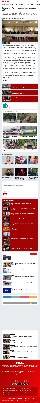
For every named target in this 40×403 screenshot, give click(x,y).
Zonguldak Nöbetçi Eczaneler (9, 388)
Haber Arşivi (6, 394)
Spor (35, 4)
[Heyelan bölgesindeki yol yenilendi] (28, 144)
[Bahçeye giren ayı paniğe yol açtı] (28, 118)
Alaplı (7, 4)
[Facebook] (14, 381)
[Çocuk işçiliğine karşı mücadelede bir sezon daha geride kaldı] (11, 130)
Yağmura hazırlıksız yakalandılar (18, 342)
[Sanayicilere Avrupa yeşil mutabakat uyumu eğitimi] (20, 31)
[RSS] (26, 381)
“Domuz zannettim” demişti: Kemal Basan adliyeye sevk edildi (23, 352)
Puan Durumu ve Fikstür (26, 390)
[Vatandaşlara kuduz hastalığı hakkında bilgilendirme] (11, 144)
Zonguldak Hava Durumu (26, 388)
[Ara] (35, 1)
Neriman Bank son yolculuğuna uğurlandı (20, 357)
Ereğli (25, 4)
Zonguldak (3, 4)
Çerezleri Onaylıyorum (32, 400)
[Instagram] (20, 381)
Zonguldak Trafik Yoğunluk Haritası (10, 390)
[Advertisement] (20, 317)
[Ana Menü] (37, 1)
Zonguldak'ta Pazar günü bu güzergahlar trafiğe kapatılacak (21, 337)
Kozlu (28, 4)
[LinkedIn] (22, 381)
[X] (16, 381)
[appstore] (15, 384)
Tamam (36, 401)
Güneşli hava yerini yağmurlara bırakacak (27, 136)
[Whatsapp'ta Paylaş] (7, 43)
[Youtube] (24, 381)
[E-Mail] (9, 107)
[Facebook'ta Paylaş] (3, 43)
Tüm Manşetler (7, 392)
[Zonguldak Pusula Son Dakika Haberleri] (6, 1)
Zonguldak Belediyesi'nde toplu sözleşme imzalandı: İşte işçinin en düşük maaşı (23, 347)
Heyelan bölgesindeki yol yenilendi (26, 149)
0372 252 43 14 (21, 374)
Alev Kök (10, 105)
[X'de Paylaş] (5, 43)
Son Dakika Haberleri (25, 392)
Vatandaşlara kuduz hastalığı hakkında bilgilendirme (10, 150)
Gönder (5, 194)
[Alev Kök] (5, 105)
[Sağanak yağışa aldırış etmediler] (11, 118)
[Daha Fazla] (9, 43)
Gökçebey (21, 4)
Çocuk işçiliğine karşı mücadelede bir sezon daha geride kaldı (10, 137)
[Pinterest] (18, 381)
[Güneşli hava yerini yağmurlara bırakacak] (28, 130)
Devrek (16, 4)
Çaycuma (11, 4)
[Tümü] (36, 332)
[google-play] (24, 384)
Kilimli (32, 4)
